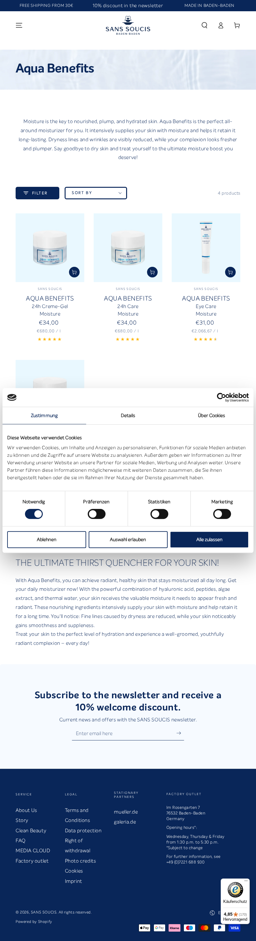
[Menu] (19, 25)
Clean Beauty (31, 830)
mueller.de (126, 812)
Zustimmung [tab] (44, 415)
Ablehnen (47, 539)
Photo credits (80, 861)
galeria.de (125, 822)
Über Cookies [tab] (211, 415)
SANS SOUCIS (44, 912)
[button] (204, 25)
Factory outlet (32, 861)
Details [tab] (128, 415)
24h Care (128, 306)
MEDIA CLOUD (33, 850)
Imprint (73, 881)
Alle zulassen (209, 539)
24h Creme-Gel (50, 306)
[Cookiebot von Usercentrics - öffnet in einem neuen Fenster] (221, 397)
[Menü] (246, 882)
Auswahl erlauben (128, 539)
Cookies (74, 871)
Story (22, 820)
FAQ (21, 840)
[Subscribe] (180, 733)
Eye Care (206, 306)
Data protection (83, 830)
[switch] (97, 514)
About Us (26, 810)
